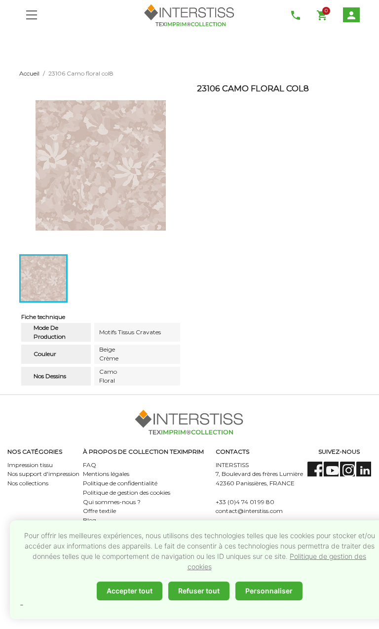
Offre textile (99, 510)
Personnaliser (269, 591)
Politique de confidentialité (120, 483)
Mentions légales (106, 473)
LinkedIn (363, 469)
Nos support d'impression (43, 473)
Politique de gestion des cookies (126, 492)
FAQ (89, 465)
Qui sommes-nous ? (112, 502)
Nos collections (27, 483)
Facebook (314, 469)
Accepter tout (129, 591)
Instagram (347, 469)
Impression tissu (30, 465)
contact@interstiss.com (249, 510)
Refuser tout (199, 591)
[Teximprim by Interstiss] (189, 14)
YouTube (331, 469)
